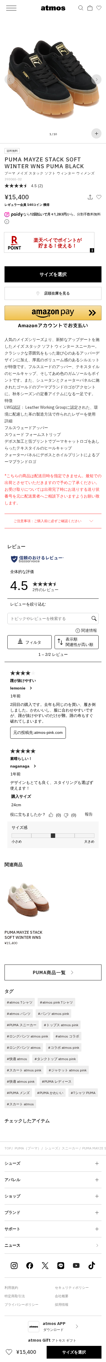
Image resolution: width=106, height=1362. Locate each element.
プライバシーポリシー (21, 1304)
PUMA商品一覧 (49, 972)
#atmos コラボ (67, 1036)
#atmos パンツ (19, 1013)
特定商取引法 (15, 1296)
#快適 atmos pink (20, 1081)
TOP (8, 1148)
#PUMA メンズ (18, 1093)
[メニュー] (11, 8)
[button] (10, 79)
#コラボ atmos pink (63, 1047)
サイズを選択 (53, 274)
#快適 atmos (17, 1059)
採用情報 (61, 1304)
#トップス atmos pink (61, 1025)
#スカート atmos (20, 1104)
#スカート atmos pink (24, 1070)
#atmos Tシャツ (20, 1002)
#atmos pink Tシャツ (56, 1002)
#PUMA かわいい (50, 1093)
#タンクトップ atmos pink (55, 1059)
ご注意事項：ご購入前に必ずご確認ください (48, 521)
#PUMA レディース (57, 1081)
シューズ (51, 1148)
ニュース (12, 1245)
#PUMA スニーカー (21, 1025)
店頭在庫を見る (56, 293)
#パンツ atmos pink (53, 1013)
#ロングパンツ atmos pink (27, 1036)
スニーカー (70, 1148)
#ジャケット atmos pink (67, 1070)
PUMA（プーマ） (28, 1148)
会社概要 (61, 1296)
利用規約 (11, 1287)
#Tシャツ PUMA (83, 1093)
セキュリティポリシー (72, 1287)
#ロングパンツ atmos (24, 1047)
